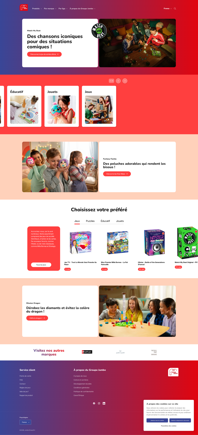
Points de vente (25, 376)
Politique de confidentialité (84, 392)
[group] (24, 106)
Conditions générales (81, 388)
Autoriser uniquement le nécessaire (180, 420)
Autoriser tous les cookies (157, 420)
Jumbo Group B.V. (30, 430)
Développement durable (82, 384)
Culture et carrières (81, 380)
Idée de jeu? (24, 392)
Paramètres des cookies (168, 426)
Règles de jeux (25, 388)
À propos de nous (80, 376)
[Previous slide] (118, 80)
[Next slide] (124, 80)
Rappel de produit (26, 395)
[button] (37, 8)
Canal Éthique (79, 395)
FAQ (21, 380)
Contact (22, 384)
